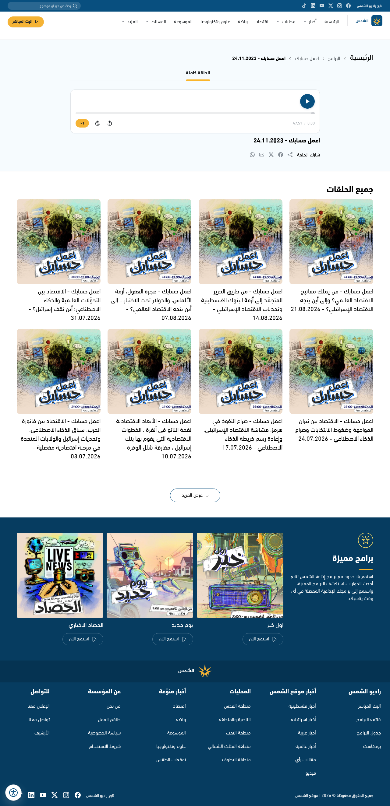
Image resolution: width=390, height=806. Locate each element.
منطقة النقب (238, 733)
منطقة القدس (237, 706)
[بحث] (75, 6)
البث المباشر (22, 22)
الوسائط (158, 21)
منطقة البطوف (236, 759)
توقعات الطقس (171, 759)
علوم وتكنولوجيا (215, 21)
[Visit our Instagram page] (339, 5)
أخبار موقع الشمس (293, 691)
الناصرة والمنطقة (235, 719)
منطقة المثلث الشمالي (229, 746)
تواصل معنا (39, 719)
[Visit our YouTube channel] (322, 5)
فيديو (311, 773)
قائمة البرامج (368, 719)
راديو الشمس (365, 691)
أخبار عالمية (306, 746)
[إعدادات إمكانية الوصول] (13, 793)
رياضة (243, 21)
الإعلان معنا (38, 706)
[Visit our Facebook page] (348, 5)
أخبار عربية (307, 733)
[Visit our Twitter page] (330, 5)
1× (82, 123)
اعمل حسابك (307, 58)
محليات (289, 21)
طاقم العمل (109, 719)
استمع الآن (259, 639)
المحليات (240, 691)
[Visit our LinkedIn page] (313, 5)
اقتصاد (262, 21)
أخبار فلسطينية (302, 706)
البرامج (334, 58)
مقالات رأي (305, 759)
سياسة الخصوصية (104, 733)
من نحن (114, 706)
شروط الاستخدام (105, 746)
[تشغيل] (307, 101)
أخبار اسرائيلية (303, 719)
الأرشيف (42, 733)
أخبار (313, 21)
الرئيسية (331, 21)
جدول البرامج (369, 733)
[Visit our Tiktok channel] (304, 5)
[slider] (195, 113)
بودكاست (372, 746)
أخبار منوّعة (172, 691)
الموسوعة (183, 21)
